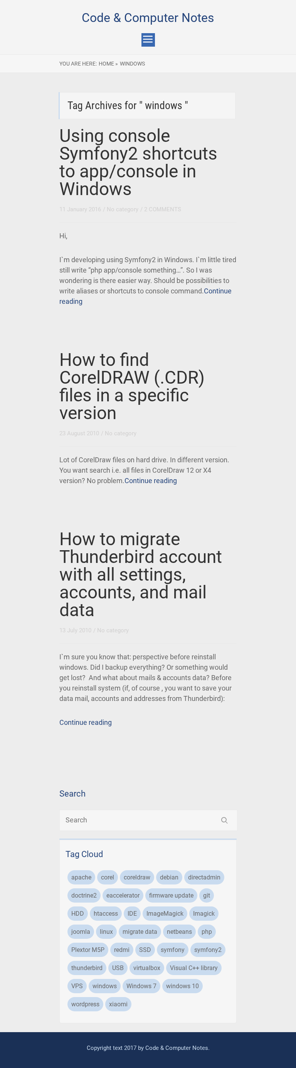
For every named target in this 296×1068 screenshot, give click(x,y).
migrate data (140, 931)
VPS (77, 986)
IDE (132, 913)
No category (122, 209)
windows (104, 986)
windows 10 (182, 986)
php (207, 931)
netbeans (179, 931)
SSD (145, 949)
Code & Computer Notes (148, 17)
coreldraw (137, 877)
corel (107, 877)
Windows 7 (141, 986)
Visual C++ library (194, 968)
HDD (77, 913)
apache (81, 877)
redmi (122, 949)
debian (169, 877)
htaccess (106, 913)
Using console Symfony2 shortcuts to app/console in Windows (138, 162)
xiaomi (118, 1004)
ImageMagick (164, 913)
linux (106, 931)
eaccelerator (123, 895)
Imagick (204, 913)
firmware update (171, 895)
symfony (173, 949)
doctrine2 (84, 895)
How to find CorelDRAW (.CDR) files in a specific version (132, 386)
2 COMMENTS (162, 209)
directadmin (204, 877)
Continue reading (150, 481)
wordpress (85, 1004)
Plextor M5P (87, 949)
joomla (80, 931)
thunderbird (87, 968)
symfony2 (208, 949)
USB (118, 968)
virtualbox (146, 968)
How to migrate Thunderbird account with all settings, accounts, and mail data (140, 574)
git (206, 895)
